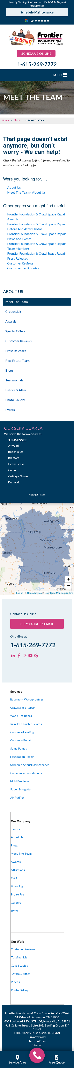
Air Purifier (17, 797)
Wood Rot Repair (21, 715)
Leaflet (19, 592)
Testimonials (14, 380)
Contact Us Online (23, 613)
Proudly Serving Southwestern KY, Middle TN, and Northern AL (37, 3)
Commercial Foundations (26, 773)
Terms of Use (37, 1041)
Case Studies (19, 965)
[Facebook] (18, 655)
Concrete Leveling (22, 732)
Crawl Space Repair (22, 707)
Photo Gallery (15, 400)
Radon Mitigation (21, 789)
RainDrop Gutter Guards (26, 724)
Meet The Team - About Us (26, 192)
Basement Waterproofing (26, 699)
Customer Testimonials (23, 268)
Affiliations (18, 870)
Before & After (15, 390)
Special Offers (15, 331)
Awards (10, 321)
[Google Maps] (36, 655)
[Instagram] (24, 655)
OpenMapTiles (34, 592)
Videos (15, 982)
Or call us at (18, 636)
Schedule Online (36, 53)
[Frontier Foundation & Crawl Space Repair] (37, 1055)
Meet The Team (16, 302)
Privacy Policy (37, 1037)
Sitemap (37, 1045)
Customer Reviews (20, 263)
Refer (14, 910)
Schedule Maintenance (37, 12)
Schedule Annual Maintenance (29, 765)
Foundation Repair (22, 756)
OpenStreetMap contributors (59, 592)
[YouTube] (30, 655)
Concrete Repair (20, 740)
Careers (16, 902)
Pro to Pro (17, 894)
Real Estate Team (17, 360)
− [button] (68, 585)
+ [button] (68, 579)
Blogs (9, 370)
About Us (14, 187)
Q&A (14, 878)
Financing (17, 886)
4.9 (32, 20)
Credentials (13, 311)
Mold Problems (19, 781)
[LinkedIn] (13, 655)
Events (10, 409)
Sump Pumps (18, 748)
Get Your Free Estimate (37, 624)
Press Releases (15, 351)
